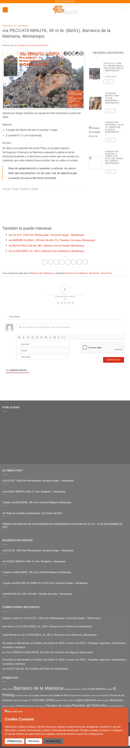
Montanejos (94, 273)
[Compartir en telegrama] (85, 262)
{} (59, 337)
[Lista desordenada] (41, 337)
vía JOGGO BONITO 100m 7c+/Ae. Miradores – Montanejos (112, 98)
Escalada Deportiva (40, 695)
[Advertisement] (109, 200)
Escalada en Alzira (59, 695)
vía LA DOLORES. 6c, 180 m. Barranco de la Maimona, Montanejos (54, 626)
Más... (108, 82)
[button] (5, 9)
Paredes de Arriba (58, 705)
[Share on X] (56, 262)
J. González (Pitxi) (41, 700)
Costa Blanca (96, 688)
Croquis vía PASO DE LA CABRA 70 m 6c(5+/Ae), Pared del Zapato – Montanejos (114, 157)
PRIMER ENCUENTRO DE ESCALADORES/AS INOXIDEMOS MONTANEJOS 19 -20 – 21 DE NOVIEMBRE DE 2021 (62, 525)
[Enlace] (54, 337)
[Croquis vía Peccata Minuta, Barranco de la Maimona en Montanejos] (43, 80)
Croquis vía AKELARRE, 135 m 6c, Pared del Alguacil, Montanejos (114, 127)
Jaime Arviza (61, 700)
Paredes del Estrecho (89, 705)
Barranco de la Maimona (15, 26)
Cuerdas (109, 689)
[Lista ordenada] (37, 337)
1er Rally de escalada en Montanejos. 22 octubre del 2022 (32, 513)
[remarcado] (19, 337)
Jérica (71, 700)
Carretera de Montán (72, 689)
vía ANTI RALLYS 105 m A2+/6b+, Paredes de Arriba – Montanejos (37, 594)
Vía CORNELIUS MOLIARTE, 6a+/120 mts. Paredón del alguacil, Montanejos (49, 652)
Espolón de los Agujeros (80, 695)
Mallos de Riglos (103, 700)
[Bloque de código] (50, 337)
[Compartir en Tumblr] (79, 262)
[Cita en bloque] (46, 337)
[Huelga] (32, 337)
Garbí (15, 700)
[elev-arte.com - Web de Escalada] (65, 9)
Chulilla (84, 689)
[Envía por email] (68, 262)
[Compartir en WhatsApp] (45, 262)
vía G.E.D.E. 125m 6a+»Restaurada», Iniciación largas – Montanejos (114, 67)
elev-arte (43, 45)
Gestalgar (24, 700)
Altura (10, 689)
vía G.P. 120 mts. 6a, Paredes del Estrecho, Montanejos (37, 668)
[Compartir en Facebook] (50, 262)
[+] (63, 337)
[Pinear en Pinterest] (73, 262)
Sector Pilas (106, 273)
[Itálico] (23, 337)
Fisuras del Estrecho (100, 695)
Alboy (4, 689)
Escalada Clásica (21, 695)
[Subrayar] (28, 337)
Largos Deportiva (85, 700)
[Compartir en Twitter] (62, 262)
